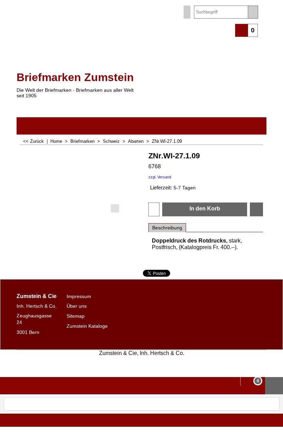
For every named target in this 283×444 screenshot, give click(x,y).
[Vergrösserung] (79, 181)
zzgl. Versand (159, 177)
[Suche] (253, 12)
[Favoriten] (256, 209)
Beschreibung (167, 227)
